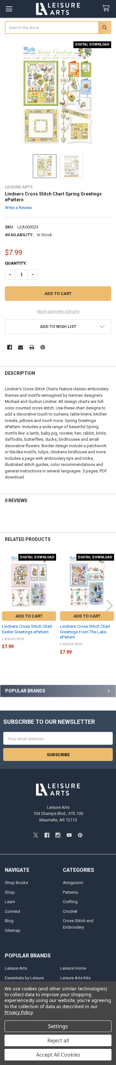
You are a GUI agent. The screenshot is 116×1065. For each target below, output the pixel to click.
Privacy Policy (19, 1012)
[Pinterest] (42, 347)
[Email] (20, 347)
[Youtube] (69, 835)
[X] (35, 835)
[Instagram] (58, 835)
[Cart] (107, 8)
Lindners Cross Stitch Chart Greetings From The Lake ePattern (85, 631)
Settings (58, 1026)
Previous (6, 605)
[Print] (31, 347)
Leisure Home (73, 968)
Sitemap (12, 930)
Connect (12, 911)
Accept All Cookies (58, 1054)
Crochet (70, 911)
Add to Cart (29, 616)
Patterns (70, 892)
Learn (10, 901)
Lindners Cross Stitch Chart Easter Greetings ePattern (27, 629)
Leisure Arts (16, 968)
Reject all (58, 1040)
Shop (10, 892)
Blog (9, 920)
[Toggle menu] (9, 9)
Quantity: (16, 263)
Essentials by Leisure (24, 977)
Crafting (70, 901)
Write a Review (18, 207)
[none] (58, 94)
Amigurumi (73, 882)
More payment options (58, 311)
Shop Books (16, 882)
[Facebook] (9, 347)
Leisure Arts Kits (75, 977)
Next (109, 605)
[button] (58, 326)
